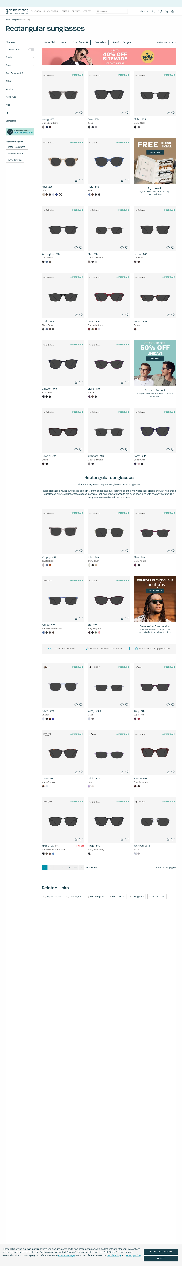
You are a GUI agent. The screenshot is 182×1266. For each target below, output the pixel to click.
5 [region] (69, 867)
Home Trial (49, 42)
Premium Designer (122, 42)
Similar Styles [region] (63, 109)
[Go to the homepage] (17, 11)
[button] (20, 57)
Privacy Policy (133, 1255)
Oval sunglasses (131, 484)
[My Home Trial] (166, 11)
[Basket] (172, 11)
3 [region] (56, 867)
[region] (145, 11)
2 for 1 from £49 (80, 42)
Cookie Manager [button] (66, 1255)
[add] (60, 194)
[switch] (31, 49)
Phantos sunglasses (88, 484)
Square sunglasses (111, 484)
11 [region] (81, 867)
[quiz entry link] (20, 134)
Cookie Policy (114, 1255)
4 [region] (63, 867)
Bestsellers (100, 42)
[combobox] (112, 11)
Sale (63, 42)
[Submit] (98, 11)
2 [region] (50, 867)
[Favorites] (160, 11)
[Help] (154, 11)
